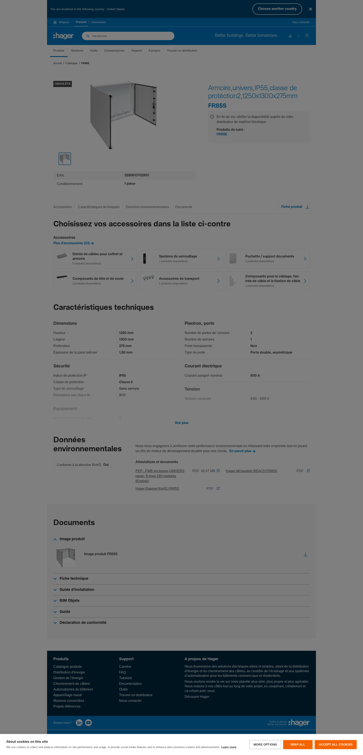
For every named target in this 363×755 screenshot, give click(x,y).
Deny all (298, 744)
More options (265, 744)
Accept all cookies (335, 744)
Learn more (228, 747)
